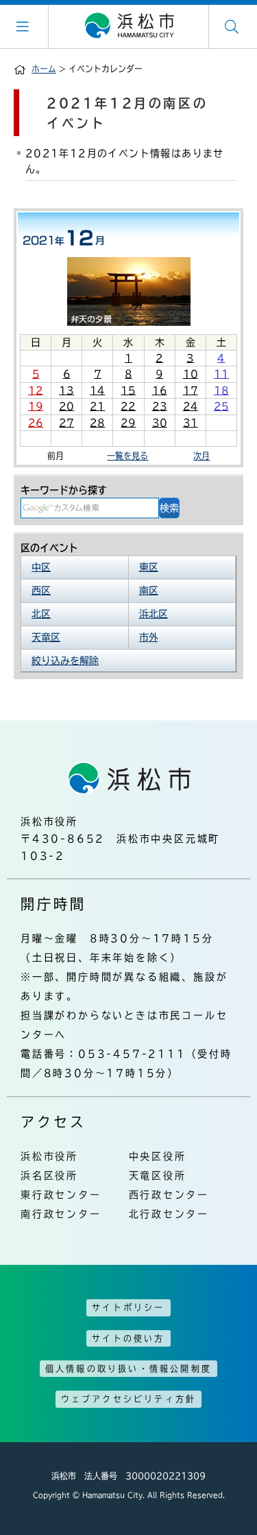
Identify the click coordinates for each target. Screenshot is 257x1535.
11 (221, 374)
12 (35, 390)
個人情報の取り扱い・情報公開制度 (128, 1369)
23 (159, 406)
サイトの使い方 (128, 1338)
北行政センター (169, 1214)
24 (190, 406)
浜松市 (129, 26)
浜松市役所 (49, 1156)
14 (97, 390)
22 (128, 406)
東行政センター (61, 1195)
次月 (201, 456)
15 (128, 390)
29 (128, 423)
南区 (148, 590)
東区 (148, 567)
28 (97, 423)
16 (159, 390)
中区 (41, 567)
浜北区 (153, 614)
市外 (148, 637)
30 (159, 423)
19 (35, 406)
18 (221, 390)
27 (66, 423)
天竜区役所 (157, 1175)
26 (35, 423)
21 (97, 406)
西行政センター (169, 1195)
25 (221, 406)
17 (190, 390)
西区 (41, 590)
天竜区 (46, 637)
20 (66, 406)
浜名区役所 (49, 1175)
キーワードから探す (64, 490)
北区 (41, 614)
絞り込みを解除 (65, 660)
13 (66, 390)
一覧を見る (127, 456)
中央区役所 (157, 1156)
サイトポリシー (128, 1307)
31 (190, 423)
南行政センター (61, 1214)
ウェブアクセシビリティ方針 (129, 1399)
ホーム (44, 69)
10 (190, 374)
